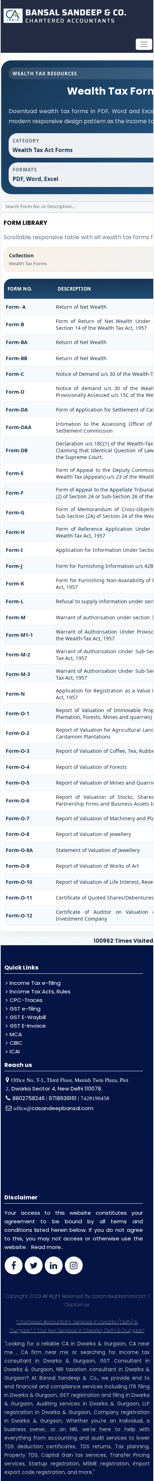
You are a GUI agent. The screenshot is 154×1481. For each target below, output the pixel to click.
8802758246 (29, 1098)
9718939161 (63, 1098)
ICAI (15, 1051)
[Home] (64, 15)
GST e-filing (25, 1008)
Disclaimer (77, 1304)
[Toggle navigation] (144, 44)
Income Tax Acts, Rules (40, 991)
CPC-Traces (26, 1000)
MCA (16, 1034)
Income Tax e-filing (35, 983)
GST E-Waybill (28, 1017)
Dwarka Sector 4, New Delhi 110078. (56, 1088)
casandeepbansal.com (62, 1108)
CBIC (16, 1043)
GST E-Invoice (28, 1025)
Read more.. (47, 1247)
